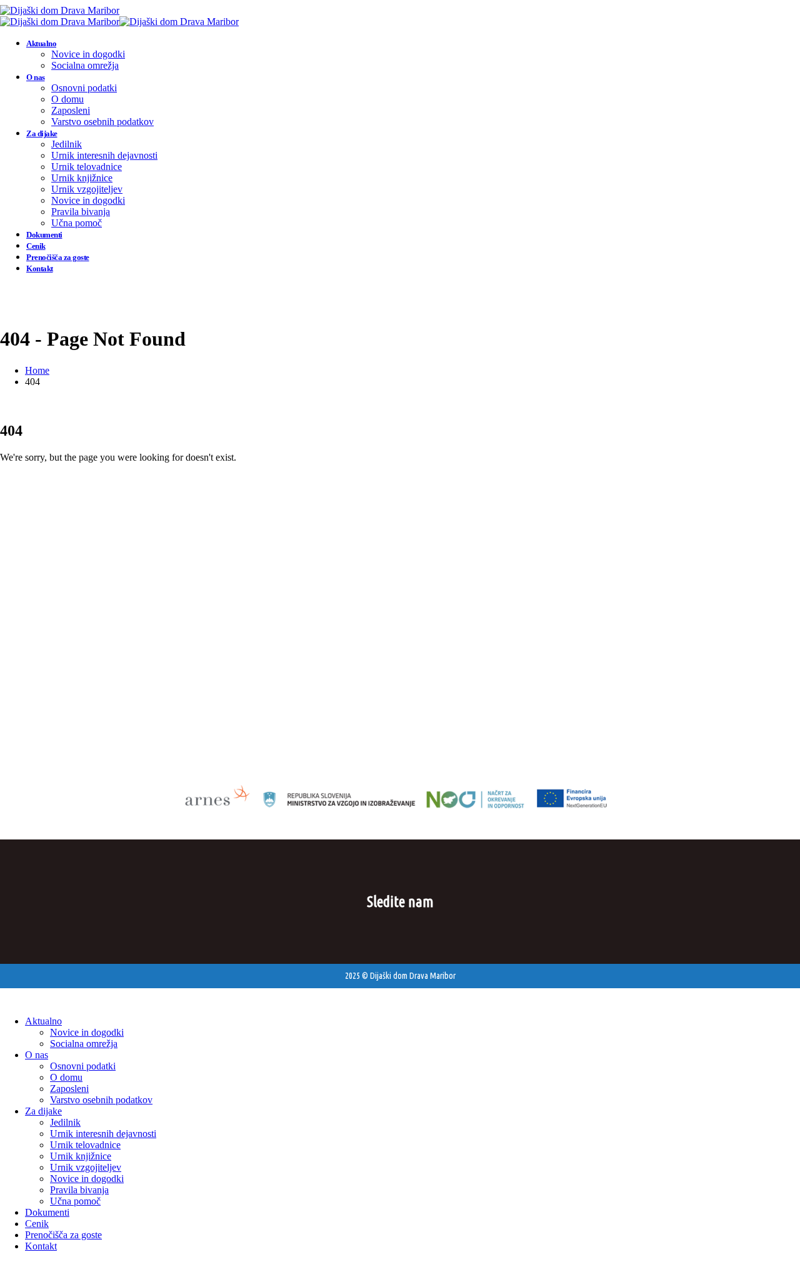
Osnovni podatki (84, 88)
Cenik (36, 246)
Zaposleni (70, 110)
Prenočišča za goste (57, 257)
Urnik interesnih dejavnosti (104, 155)
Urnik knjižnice (81, 178)
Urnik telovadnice (86, 166)
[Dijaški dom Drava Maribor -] (59, 10)
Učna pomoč (76, 223)
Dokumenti (44, 234)
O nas (35, 77)
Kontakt (39, 268)
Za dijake (42, 133)
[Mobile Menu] (8, 289)
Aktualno (41, 43)
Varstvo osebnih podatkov (102, 121)
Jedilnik (66, 144)
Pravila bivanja (80, 211)
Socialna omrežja (85, 65)
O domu (67, 99)
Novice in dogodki (88, 54)
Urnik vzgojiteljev (86, 189)
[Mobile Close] (7, 999)
